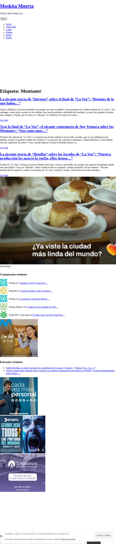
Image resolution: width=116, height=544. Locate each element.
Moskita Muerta (17, 6)
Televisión (11, 27)
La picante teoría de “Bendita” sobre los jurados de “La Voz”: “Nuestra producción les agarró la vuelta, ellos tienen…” (55, 156)
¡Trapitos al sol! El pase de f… (33, 283)
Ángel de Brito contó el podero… (36, 291)
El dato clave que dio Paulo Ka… (49, 315)
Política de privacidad (67, 539)
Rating (9, 32)
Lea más (4, 120)
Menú (3, 19)
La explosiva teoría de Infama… (34, 299)
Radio (9, 37)
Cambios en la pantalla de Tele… (42, 307)
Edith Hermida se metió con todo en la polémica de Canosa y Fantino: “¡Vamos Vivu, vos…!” (51, 368)
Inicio (8, 24)
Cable (9, 29)
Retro (8, 35)
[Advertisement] (58, 513)
